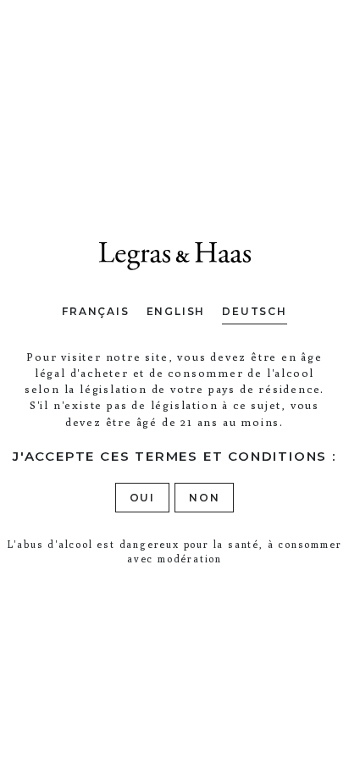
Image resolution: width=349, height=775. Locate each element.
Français (95, 311)
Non (204, 497)
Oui (142, 497)
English (176, 311)
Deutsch (254, 311)
